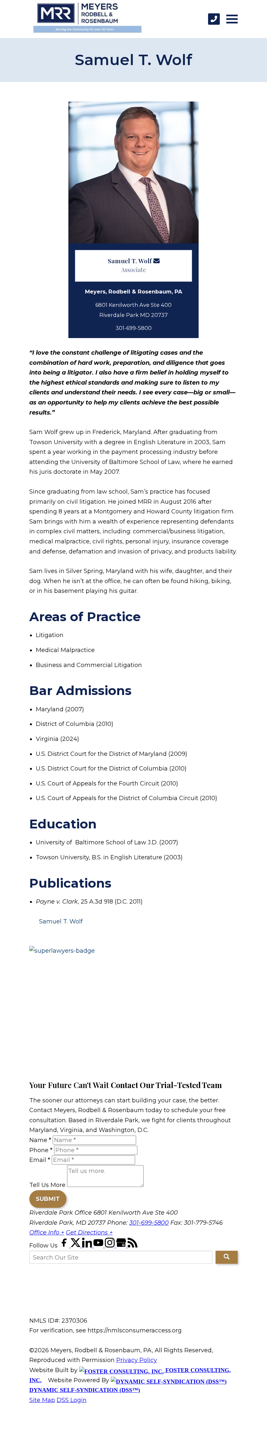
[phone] (214, 19)
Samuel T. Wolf (130, 260)
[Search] (227, 1257)
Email (39, 1160)
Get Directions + (89, 1232)
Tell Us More (47, 1185)
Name (40, 1140)
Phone (40, 1150)
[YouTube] (99, 1245)
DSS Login (72, 1400)
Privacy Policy (136, 1360)
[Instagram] (110, 1245)
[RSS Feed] (132, 1245)
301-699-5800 (149, 1222)
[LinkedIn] (87, 1245)
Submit (48, 1199)
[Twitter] (76, 1245)
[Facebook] (65, 1245)
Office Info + (46, 1232)
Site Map (42, 1400)
